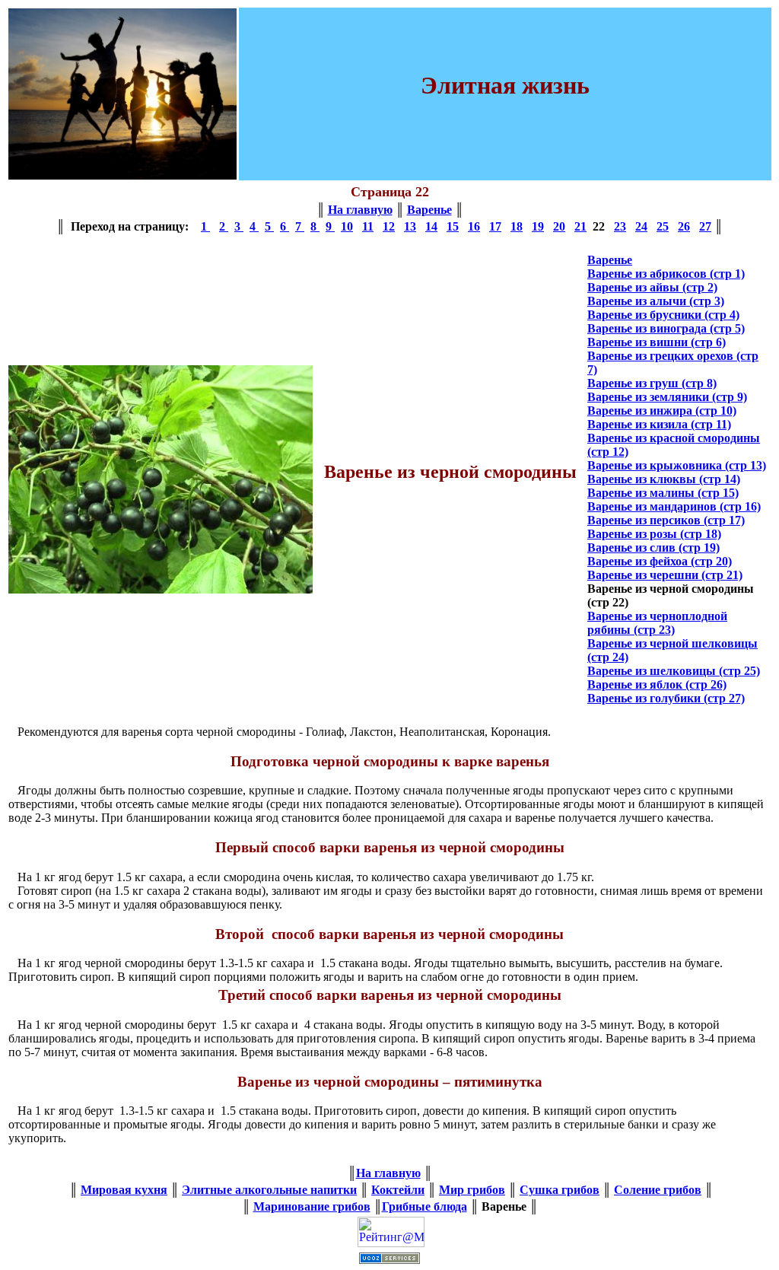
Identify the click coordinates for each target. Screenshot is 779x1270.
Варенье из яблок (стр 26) (657, 684)
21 (580, 226)
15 (453, 226)
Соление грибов (657, 1189)
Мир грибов (472, 1189)
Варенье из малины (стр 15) (663, 492)
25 (663, 226)
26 (684, 226)
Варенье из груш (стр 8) (652, 383)
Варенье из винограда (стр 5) (666, 328)
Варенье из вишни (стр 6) (656, 342)
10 (347, 226)
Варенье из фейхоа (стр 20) (659, 561)
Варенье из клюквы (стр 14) (663, 479)
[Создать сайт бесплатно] (389, 1259)
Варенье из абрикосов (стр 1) (666, 273)
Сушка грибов (559, 1189)
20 (559, 226)
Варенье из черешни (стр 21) (664, 574)
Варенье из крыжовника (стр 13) (676, 465)
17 (495, 226)
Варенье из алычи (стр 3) (655, 300)
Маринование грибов (311, 1206)
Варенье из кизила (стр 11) (659, 424)
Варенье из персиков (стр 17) (666, 520)
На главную (360, 209)
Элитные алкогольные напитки (269, 1189)
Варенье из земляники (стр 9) (667, 396)
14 (431, 226)
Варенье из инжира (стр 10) (661, 410)
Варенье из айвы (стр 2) (652, 287)
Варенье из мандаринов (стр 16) (674, 506)
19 (538, 226)
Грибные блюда (424, 1206)
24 (641, 226)
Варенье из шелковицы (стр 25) (673, 670)
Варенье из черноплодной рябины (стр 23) (657, 623)
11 (368, 226)
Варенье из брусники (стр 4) (663, 314)
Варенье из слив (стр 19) (653, 547)
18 (516, 226)
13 (410, 226)
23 (620, 226)
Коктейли (397, 1189)
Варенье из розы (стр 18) (654, 533)
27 (705, 226)
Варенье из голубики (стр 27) (666, 698)
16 (474, 226)
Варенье (429, 209)
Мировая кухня (124, 1189)
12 (389, 226)
